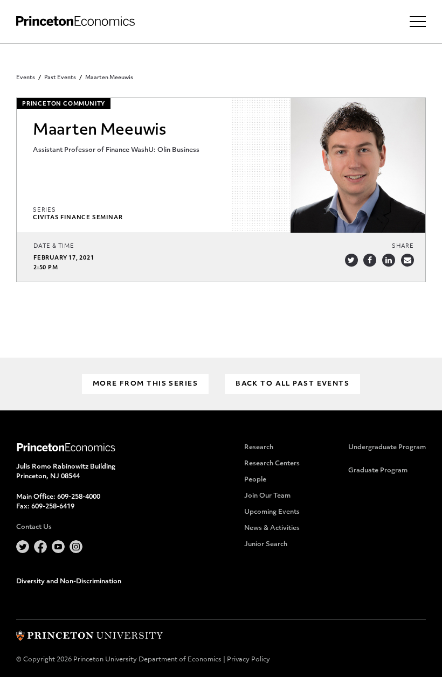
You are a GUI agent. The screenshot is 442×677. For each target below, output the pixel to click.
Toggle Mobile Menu (418, 21)
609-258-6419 (52, 507)
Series (44, 210)
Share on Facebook (369, 260)
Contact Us (34, 527)
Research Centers (272, 463)
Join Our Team (267, 496)
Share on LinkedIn (388, 260)
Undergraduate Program (387, 447)
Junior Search (265, 544)
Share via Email (407, 260)
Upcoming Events (272, 512)
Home (75, 21)
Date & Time (53, 246)
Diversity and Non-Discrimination (68, 581)
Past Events (60, 78)
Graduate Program (378, 470)
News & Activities (272, 528)
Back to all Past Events (292, 384)
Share (403, 246)
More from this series (145, 384)
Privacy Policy (248, 660)
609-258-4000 (78, 497)
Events (25, 78)
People (255, 480)
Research (258, 447)
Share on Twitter (351, 260)
